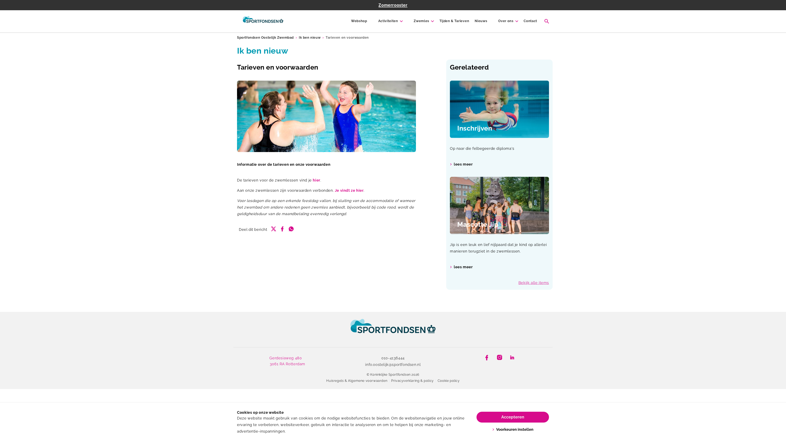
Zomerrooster (392, 5)
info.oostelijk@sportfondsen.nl (393, 364)
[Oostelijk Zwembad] (263, 21)
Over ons (505, 21)
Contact (530, 21)
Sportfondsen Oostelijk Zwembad (265, 37)
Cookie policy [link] (449, 381)
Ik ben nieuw (310, 37)
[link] (393, 330)
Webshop (359, 21)
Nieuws (481, 21)
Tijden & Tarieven (454, 21)
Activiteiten (388, 21)
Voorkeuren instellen (514, 429)
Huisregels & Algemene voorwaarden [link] (356, 381)
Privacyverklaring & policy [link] (412, 381)
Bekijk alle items (533, 283)
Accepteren (512, 417)
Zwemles (421, 21)
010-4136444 (393, 358)
